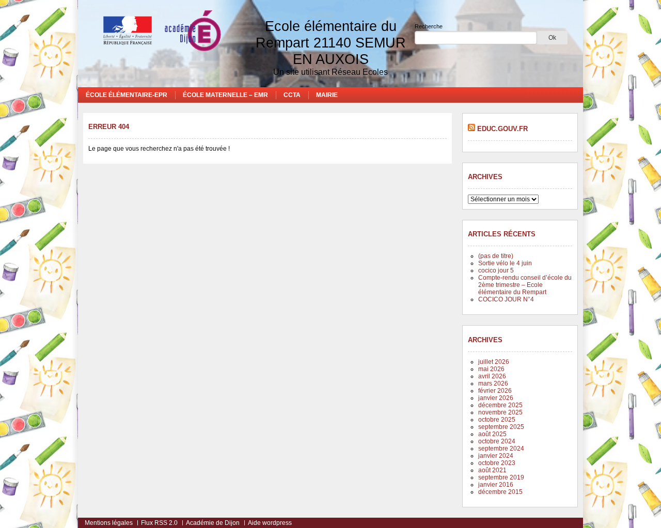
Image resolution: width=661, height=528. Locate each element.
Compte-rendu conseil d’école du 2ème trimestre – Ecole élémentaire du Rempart (525, 285)
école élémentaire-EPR (126, 95)
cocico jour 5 (496, 270)
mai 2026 (491, 369)
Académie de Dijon (213, 522)
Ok (552, 37)
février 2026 (495, 390)
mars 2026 (493, 383)
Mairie (327, 95)
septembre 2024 (501, 448)
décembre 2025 (500, 405)
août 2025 (492, 434)
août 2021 (492, 470)
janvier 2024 (495, 455)
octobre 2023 (496, 463)
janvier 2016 (495, 484)
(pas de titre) (495, 256)
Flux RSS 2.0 (159, 522)
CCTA (292, 95)
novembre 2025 (500, 412)
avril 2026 (492, 376)
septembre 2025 (501, 426)
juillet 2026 (493, 361)
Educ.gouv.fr (502, 129)
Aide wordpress (270, 522)
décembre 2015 (500, 491)
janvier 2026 (495, 398)
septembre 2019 (501, 477)
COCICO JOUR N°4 (506, 299)
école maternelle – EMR (225, 95)
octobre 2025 (496, 419)
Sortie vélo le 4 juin (505, 263)
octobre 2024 (496, 441)
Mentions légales (109, 522)
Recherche (429, 26)
